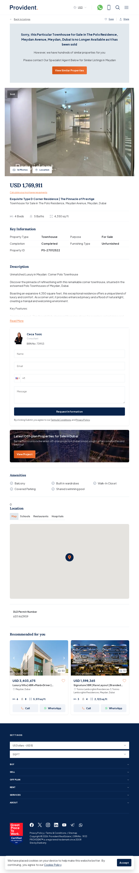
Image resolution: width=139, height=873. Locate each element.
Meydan (92, 203)
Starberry (41, 843)
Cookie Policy (52, 865)
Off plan (15, 780)
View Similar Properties (69, 70)
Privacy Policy (83, 420)
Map (14, 516)
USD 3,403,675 (24, 681)
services (15, 795)
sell (12, 772)
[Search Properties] (117, 7)
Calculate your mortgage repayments (28, 192)
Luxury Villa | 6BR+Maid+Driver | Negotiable (32, 685)
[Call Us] (109, 7)
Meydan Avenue (76, 203)
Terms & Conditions (61, 420)
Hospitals (57, 516)
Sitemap (72, 833)
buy (12, 764)
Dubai (102, 203)
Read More (17, 320)
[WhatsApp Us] (100, 7)
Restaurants (40, 516)
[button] (17, 378)
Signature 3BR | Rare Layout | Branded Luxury (97, 685)
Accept (124, 862)
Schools (25, 516)
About (14, 803)
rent (12, 787)
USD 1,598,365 (84, 681)
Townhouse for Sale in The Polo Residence (37, 203)
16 (22, 170)
